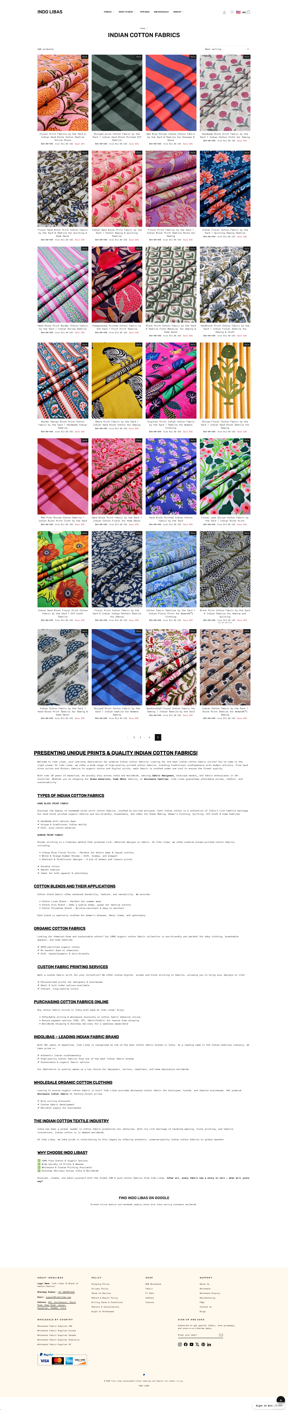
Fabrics (108, 12)
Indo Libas (50, 12)
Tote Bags (145, 12)
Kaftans (150, 1298)
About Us (42, 2)
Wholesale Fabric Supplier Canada (57, 1335)
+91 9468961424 (66, 1292)
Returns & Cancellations (105, 1307)
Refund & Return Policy (105, 1298)
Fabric (149, 1289)
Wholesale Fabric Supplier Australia (59, 1340)
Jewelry (177, 12)
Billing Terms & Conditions (107, 1302)
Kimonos (150, 1302)
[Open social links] (281, 1400)
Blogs (132, 2)
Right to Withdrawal (103, 1311)
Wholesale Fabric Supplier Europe (57, 1330)
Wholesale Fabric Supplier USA (55, 1326)
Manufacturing (95, 2)
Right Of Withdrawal (269, 1405)
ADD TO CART (62, 127)
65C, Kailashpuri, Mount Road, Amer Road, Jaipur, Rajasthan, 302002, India (57, 1305)
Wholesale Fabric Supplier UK (54, 1344)
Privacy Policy (100, 1289)
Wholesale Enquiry (74, 2)
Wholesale (55, 2)
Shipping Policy (101, 1284)
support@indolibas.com (58, 1297)
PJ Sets (150, 1293)
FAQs (108, 2)
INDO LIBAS (144, 1386)
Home (142, 28)
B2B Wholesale (161, 12)
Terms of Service (101, 1293)
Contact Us (120, 2)
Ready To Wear (126, 12)
